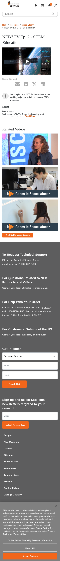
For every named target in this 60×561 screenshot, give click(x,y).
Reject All (30, 548)
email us (6, 264)
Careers (8, 448)
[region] (30, 531)
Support (8, 435)
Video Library (28, 25)
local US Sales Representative (31, 288)
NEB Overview (11, 442)
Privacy (8, 481)
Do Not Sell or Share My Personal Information (30, 540)
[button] (53, 13)
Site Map (8, 455)
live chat (30, 311)
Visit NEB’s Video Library (18, 235)
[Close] (56, 506)
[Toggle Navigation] (4, 6)
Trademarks (10, 468)
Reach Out (14, 384)
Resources (15, 25)
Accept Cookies (30, 556)
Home (5, 25)
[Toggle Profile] (55, 5)
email (47, 307)
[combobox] (26, 14)
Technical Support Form (26, 260)
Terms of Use (11, 461)
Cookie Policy (11, 488)
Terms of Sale (11, 475)
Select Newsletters (15, 425)
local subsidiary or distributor (31, 334)
